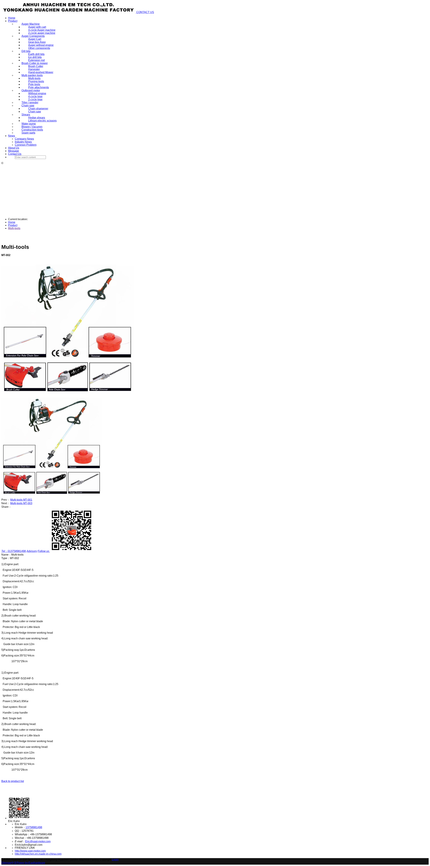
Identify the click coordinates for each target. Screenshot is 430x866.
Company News (24, 138)
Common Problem (25, 144)
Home (11, 17)
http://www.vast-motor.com (30, 850)
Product (12, 20)
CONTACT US (145, 12)
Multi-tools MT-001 (21, 499)
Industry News (23, 141)
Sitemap (6, 862)
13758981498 (34, 827)
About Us (13, 147)
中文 (14, 862)
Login (115, 859)
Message (13, 150)
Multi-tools (14, 228)
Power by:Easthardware (31, 862)
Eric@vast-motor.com (38, 841)
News (11, 135)
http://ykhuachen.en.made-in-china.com (38, 853)
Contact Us (14, 153)
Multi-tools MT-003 (21, 503)
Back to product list (12, 781)
